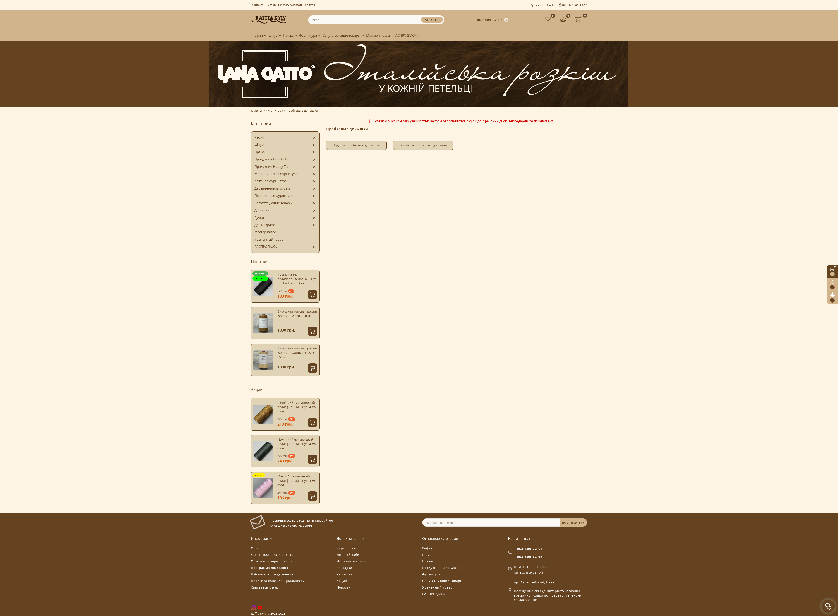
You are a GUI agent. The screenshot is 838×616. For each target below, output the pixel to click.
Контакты (258, 5)
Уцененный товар (268, 239)
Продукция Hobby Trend (273, 166)
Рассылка (344, 574)
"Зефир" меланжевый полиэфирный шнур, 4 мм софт (296, 480)
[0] (563, 19)
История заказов (351, 561)
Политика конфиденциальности (278, 581)
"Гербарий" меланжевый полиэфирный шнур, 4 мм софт (296, 406)
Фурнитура (308, 35)
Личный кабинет (573, 5)
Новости (344, 587)
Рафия (258, 35)
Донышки (262, 210)
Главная (257, 110)
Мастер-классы (378, 35)
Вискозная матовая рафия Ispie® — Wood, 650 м (297, 313)
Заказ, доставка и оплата (272, 555)
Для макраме (264, 224)
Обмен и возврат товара (272, 561)
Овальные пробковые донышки (423, 145)
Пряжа (288, 35)
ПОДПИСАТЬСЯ (573, 522)
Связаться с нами (266, 587)
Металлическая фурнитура (275, 173)
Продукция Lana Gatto (271, 159)
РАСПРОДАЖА (404, 35)
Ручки (259, 217)
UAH (550, 5)
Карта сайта (347, 548)
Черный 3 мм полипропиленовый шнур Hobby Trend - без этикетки (297, 281)
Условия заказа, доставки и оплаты (291, 5)
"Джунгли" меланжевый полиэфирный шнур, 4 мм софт (296, 443)
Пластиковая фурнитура (273, 195)
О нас (256, 548)
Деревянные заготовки (272, 188)
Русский (536, 5)
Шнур (273, 35)
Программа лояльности (271, 568)
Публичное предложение (272, 574)
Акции (342, 581)
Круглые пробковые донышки (356, 145)
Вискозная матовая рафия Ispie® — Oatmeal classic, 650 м (297, 352)
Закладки (344, 568)
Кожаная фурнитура (270, 181)
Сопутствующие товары (342, 35)
